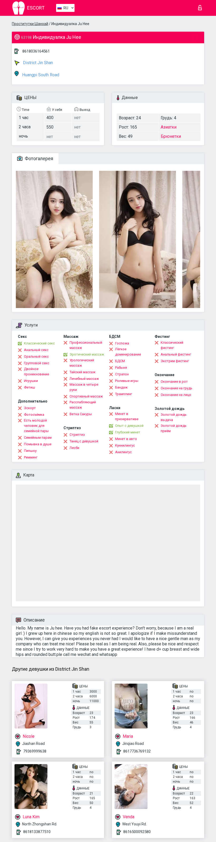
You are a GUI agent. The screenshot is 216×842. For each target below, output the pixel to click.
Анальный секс (36, 350)
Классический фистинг (172, 345)
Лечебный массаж (84, 379)
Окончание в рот (174, 382)
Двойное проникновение (36, 371)
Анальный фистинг (176, 354)
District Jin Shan (37, 62)
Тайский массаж (82, 372)
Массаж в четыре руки (84, 387)
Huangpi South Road (40, 74)
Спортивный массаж (86, 396)
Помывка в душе (37, 444)
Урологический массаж (82, 362)
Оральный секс (36, 356)
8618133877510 (37, 831)
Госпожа (122, 343)
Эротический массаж (87, 354)
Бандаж (121, 387)
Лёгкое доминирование (128, 351)
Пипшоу (30, 451)
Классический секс (39, 343)
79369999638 (34, 751)
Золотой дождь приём (173, 428)
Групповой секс (36, 363)
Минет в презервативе (126, 416)
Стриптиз (77, 435)
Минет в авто (126, 439)
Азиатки (168, 127)
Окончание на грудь (176, 388)
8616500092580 (137, 831)
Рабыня (121, 368)
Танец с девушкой (84, 441)
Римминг (30, 457)
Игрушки (31, 381)
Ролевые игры (126, 381)
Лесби (74, 448)
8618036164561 (36, 51)
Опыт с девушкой (129, 426)
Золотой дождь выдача (173, 417)
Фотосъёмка (34, 415)
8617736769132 (137, 751)
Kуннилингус (125, 445)
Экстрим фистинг (175, 361)
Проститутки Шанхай (30, 24)
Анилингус (123, 452)
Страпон (122, 374)
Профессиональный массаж (86, 345)
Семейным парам (38, 437)
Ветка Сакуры (81, 414)
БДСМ (120, 361)
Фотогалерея (38, 158)
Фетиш (29, 387)
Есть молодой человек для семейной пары (36, 425)
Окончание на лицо (176, 395)
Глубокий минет (127, 432)
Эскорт (30, 408)
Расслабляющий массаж (83, 404)
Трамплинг (123, 394)
